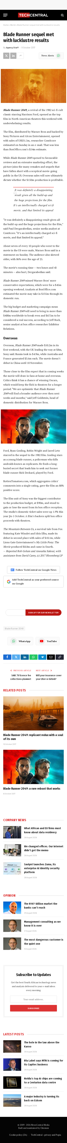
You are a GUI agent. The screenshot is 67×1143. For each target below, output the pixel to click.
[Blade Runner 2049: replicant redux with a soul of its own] (33, 713)
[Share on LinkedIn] (13, 56)
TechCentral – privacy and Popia (46, 1134)
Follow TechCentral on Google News (36, 569)
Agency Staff (12, 47)
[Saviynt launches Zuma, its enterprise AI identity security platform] (12, 868)
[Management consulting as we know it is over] (12, 925)
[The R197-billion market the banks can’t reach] (12, 908)
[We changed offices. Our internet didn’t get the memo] (12, 850)
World (12, 25)
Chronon (44, 1127)
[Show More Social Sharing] (20, 56)
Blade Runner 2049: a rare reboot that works (31, 788)
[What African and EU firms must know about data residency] (12, 832)
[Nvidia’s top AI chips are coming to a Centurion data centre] (12, 1082)
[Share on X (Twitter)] (6, 56)
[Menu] (5, 15)
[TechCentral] (33, 15)
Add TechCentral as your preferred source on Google (35, 581)
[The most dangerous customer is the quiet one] (12, 943)
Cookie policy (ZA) (18, 1134)
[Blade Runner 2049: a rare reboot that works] (33, 767)
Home (6, 25)
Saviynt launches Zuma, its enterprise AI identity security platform (42, 868)
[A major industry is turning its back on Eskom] (12, 1100)
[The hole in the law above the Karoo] (12, 1046)
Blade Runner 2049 (14, 628)
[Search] (62, 15)
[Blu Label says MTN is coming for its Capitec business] (12, 1064)
